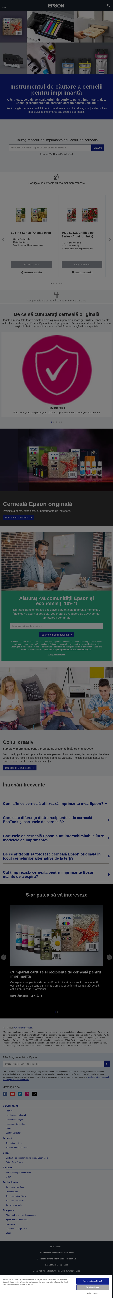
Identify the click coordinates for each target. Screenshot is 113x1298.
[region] (56, 1286)
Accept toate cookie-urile (93, 1281)
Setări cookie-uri (92, 1293)
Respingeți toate (92, 1287)
